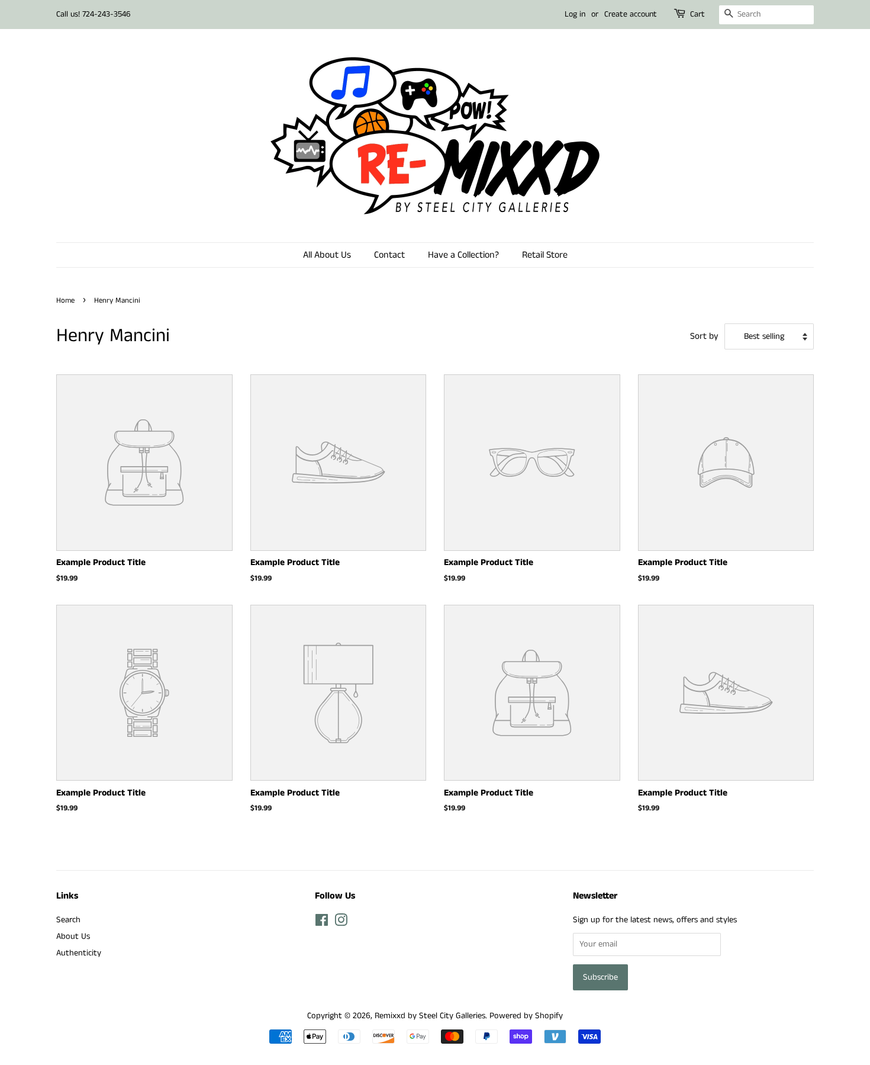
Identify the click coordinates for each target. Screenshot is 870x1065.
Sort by (704, 336)
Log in (575, 14)
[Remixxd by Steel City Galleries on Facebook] (321, 923)
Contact (389, 255)
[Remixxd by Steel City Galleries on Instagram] (340, 923)
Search (68, 920)
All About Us (327, 255)
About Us (73, 936)
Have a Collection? (463, 255)
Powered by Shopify (526, 1016)
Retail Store (545, 255)
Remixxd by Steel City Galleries (430, 1016)
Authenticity (78, 953)
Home (65, 300)
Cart (697, 14)
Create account (630, 14)
